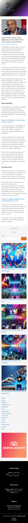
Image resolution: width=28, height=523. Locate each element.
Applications (4, 402)
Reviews (3, 422)
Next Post (14, 232)
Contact (14, 520)
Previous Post (14, 228)
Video (3, 429)
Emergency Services (6, 404)
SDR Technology (5, 424)
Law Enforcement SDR (6, 413)
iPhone (3, 409)
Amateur (3, 398)
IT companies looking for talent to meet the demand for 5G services (13, 200)
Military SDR (4, 417)
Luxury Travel (5, 415)
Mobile (3, 420)
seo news (4, 426)
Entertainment (5, 406)
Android (3, 400)
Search (3, 235)
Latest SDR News (6, 44)
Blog (14, 518)
